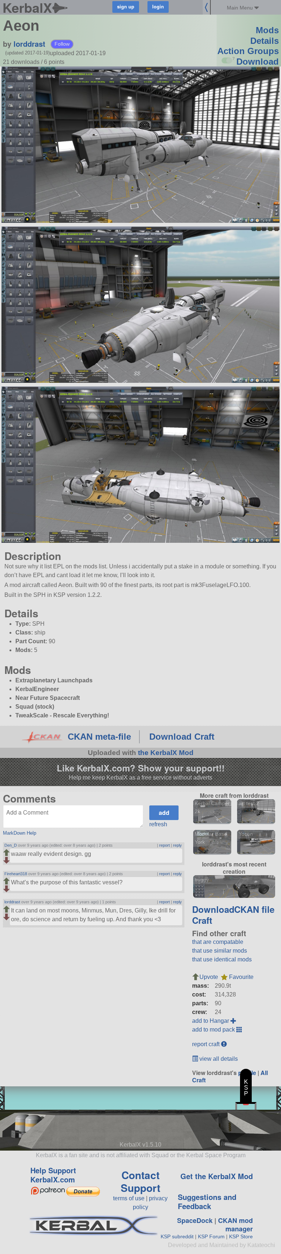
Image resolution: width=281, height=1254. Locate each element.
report (164, 845)
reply (177, 845)
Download (257, 61)
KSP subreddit (177, 1236)
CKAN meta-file (99, 737)
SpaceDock (195, 1220)
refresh (158, 824)
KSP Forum (211, 1236)
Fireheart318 (15, 874)
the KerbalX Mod (166, 752)
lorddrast (29, 43)
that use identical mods (222, 959)
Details (264, 41)
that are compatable (217, 942)
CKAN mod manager (235, 1225)
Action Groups (248, 51)
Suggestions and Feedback (207, 1201)
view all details (218, 1059)
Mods (267, 30)
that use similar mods (219, 951)
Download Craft (181, 737)
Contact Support (140, 1181)
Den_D (10, 845)
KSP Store (241, 1236)
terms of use (129, 1198)
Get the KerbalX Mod (216, 1176)
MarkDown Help (19, 833)
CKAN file (254, 909)
